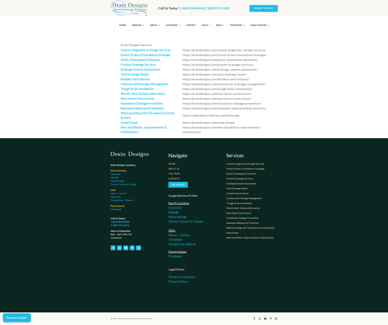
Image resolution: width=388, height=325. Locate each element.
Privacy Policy (178, 281)
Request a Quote (17, 317)
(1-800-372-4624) (120, 225)
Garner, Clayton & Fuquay (123, 184)
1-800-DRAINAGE (120, 221)
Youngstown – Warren (122, 200)
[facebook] (113, 247)
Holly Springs (117, 181)
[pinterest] (132, 247)
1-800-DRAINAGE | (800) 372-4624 (205, 8)
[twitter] (119, 247)
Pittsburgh (116, 209)
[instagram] (138, 247)
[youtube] (125, 247)
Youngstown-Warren (182, 244)
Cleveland (116, 196)
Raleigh (114, 177)
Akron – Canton (118, 193)
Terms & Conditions (181, 277)
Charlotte (115, 174)
